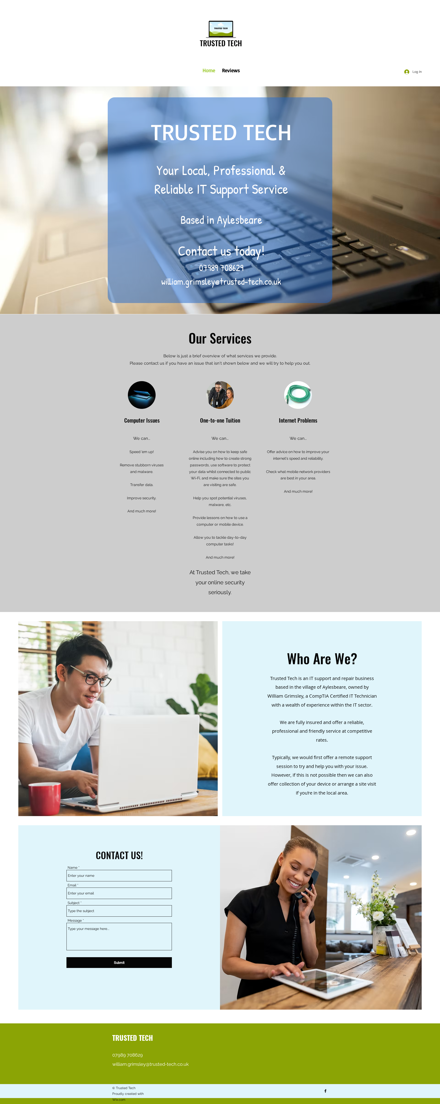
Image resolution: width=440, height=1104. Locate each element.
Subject (74, 903)
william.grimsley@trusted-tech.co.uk (221, 281)
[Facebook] (325, 1091)
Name (72, 867)
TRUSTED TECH (221, 43)
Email (72, 885)
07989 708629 (221, 267)
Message (75, 920)
